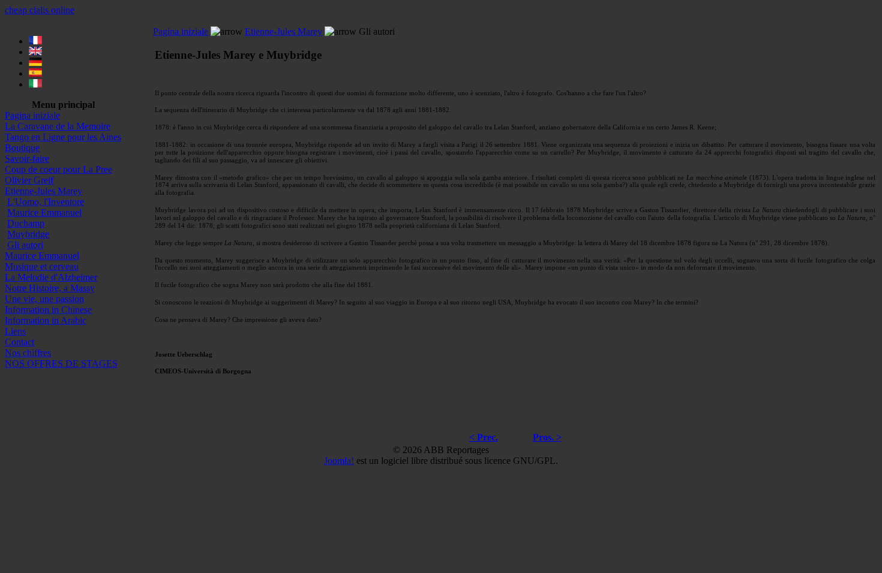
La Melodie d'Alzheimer (51, 277)
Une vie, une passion (44, 299)
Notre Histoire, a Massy (50, 288)
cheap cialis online (39, 10)
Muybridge (28, 234)
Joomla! (339, 461)
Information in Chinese (48, 309)
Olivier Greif (29, 180)
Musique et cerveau (42, 266)
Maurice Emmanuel (44, 212)
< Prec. (483, 437)
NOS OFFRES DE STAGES (61, 363)
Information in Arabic (45, 320)
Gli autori (25, 245)
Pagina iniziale (32, 115)
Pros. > (547, 437)
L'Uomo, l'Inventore (45, 202)
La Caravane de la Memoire (57, 126)
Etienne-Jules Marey (43, 191)
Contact (19, 342)
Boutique (22, 148)
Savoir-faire (27, 158)
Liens (15, 331)
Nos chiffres (28, 353)
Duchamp (25, 223)
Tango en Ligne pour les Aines (63, 137)
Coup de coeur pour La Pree (58, 169)
